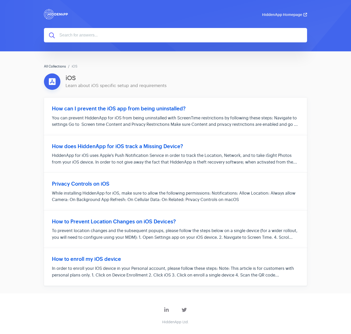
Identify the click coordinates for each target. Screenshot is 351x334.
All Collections (55, 66)
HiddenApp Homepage (282, 14)
